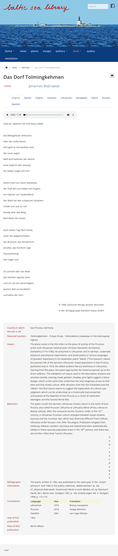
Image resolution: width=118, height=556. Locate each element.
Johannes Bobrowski (44, 86)
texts (76, 51)
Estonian (51, 97)
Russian (106, 97)
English (39, 97)
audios (91, 51)
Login (6, 550)
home (8, 51)
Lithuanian (66, 97)
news (23, 51)
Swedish (16, 104)
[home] (36, 9)
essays (47, 51)
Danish (27, 97)
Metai (83, 358)
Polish (95, 97)
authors (60, 51)
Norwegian (81, 97)
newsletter (11, 58)
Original (16, 97)
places (34, 51)
